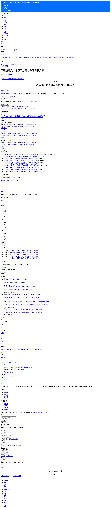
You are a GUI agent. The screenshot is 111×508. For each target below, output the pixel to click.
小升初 (5, 37)
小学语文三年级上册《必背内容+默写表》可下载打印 (24, 254)
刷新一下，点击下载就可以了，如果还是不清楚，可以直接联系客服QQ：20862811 (23, 349)
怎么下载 (3, 341)
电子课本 (6, 33)
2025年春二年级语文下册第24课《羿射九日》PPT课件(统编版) (20, 162)
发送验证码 (3, 454)
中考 (5, 39)
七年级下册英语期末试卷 (53, 57)
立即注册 (20, 427)
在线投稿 (6, 398)
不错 (2, 324)
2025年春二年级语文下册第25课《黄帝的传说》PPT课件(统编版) (18, 144)
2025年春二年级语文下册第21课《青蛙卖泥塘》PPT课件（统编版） (22, 169)
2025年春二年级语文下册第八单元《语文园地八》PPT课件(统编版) (18, 135)
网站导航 (6, 394)
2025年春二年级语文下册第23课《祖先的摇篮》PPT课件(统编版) (21, 164)
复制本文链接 (5, 104)
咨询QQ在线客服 (27, 368)
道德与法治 (7, 23)
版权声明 (6, 405)
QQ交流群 (3, 267)
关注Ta (3, 242)
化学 (5, 32)
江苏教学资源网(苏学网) (8, 93)
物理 (5, 30)
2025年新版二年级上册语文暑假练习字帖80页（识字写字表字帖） (18, 126)
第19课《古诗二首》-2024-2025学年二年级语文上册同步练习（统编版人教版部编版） (26, 304)
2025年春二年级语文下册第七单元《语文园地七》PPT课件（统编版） (22, 165)
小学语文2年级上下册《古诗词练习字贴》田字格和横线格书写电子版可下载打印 (22, 117)
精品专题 (6, 35)
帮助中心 (6, 7)
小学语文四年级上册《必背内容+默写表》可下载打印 (24, 252)
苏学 (3, 74)
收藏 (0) (4, 90)
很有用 (2, 333)
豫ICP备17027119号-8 (43, 412)
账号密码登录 (9, 456)
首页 (3, 64)
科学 (5, 21)
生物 (5, 28)
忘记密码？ (4, 420)
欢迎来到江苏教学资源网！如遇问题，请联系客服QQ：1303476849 (21, 2)
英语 (5, 19)
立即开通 (55, 474)
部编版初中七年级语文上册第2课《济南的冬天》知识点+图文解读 (21, 297)
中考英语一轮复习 (4, 57)
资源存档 (6, 396)
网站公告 (6, 5)
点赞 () (10, 90)
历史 (5, 24)
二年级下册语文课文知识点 (8, 96)
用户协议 (9, 427)
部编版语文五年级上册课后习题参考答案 (14, 282)
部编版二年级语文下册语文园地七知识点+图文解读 (15, 106)
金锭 (3, 120)
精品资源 (6, 9)
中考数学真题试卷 (44, 57)
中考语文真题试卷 (27, 57)
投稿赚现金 (5, 66)
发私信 (3, 244)
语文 (5, 15)
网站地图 (34, 412)
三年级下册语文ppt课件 (70, 57)
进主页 (3, 246)
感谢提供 (3, 357)
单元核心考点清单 (61, 57)
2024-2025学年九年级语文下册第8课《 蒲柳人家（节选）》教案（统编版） (23, 312)
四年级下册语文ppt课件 (35, 57)
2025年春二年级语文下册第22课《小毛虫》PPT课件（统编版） (20, 167)
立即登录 (3, 422)
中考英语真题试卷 (19, 57)
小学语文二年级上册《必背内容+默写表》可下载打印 (24, 256)
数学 (5, 17)
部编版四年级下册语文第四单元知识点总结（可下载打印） (19, 290)
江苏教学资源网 (20, 369)
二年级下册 (14, 64)
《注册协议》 (14, 439)
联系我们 (6, 409)
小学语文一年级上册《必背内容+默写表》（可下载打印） (25, 258)
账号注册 (3, 456)
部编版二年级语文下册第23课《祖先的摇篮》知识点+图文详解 (17, 108)
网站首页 (6, 13)
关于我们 (6, 404)
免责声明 (6, 407)
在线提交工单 (14, 180)
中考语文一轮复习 (11, 57)
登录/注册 (3, 457)
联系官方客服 (5, 180)
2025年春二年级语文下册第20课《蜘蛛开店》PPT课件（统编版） (21, 171)
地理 (5, 26)
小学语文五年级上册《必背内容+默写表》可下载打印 (24, 250)
